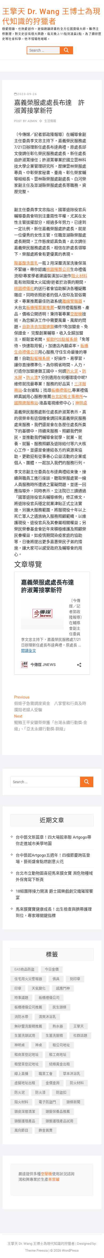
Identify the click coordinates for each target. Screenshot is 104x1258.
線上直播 (21, 1074)
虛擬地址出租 (24, 1083)
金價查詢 (52, 1083)
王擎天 (78, 1026)
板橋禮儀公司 (49, 998)
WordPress (70, 1250)
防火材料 (77, 1083)
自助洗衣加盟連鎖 (38, 326)
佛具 (56, 979)
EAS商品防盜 (24, 969)
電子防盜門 (47, 1102)
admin (32, 121)
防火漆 (32, 377)
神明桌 (81, 403)
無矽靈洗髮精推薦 (28, 1026)
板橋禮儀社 (61, 390)
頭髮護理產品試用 (59, 1121)
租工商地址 (57, 1054)
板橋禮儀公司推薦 (28, 1007)
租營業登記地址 (26, 1064)
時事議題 (21, 998)
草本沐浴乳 (71, 1074)
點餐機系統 (40, 358)
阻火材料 (79, 276)
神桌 (38, 1045)
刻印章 (75, 979)
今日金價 (52, 969)
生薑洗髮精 (54, 1035)
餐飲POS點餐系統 (62, 339)
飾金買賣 (46, 1130)
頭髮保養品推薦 (58, 1111)
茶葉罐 (53, 1180)
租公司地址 (61, 1045)
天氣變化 (39, 988)
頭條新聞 (73, 1102)
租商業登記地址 (26, 1054)
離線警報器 (72, 301)
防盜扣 (61, 1092)
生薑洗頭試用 (24, 1035)
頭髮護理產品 (24, 1121)
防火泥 (72, 371)
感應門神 (63, 988)
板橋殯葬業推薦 (40, 307)
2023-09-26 (27, 94)
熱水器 (58, 1026)
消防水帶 (21, 1017)
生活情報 (50, 121)
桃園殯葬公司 (58, 269)
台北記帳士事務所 (67, 396)
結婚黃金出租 (59, 1064)
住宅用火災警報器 (28, 979)
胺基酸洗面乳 (26, 263)
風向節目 (21, 1130)
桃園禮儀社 (24, 288)
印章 (17, 988)
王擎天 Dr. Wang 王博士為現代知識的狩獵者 (51, 16)
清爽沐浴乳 (47, 1017)
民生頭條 (59, 1007)
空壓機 (76, 314)
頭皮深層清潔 (24, 1111)
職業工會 (46, 1074)
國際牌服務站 (26, 403)
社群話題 (80, 1035)
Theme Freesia (36, 1250)
